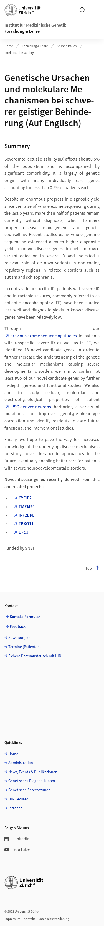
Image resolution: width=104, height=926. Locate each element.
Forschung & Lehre (22, 31)
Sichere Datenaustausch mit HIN (34, 656)
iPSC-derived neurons (30, 407)
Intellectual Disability (19, 52)
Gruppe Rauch (67, 46)
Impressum (12, 919)
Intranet (15, 808)
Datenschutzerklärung (53, 919)
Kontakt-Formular (25, 617)
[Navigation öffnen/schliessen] (95, 10)
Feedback (18, 627)
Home (8, 46)
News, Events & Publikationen (32, 772)
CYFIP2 (25, 498)
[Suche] (82, 10)
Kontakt (29, 919)
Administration (20, 763)
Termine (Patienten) (24, 647)
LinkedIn (21, 839)
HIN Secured (18, 799)
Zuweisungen (19, 638)
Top (88, 568)
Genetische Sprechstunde (29, 790)
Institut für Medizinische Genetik (35, 25)
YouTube (21, 849)
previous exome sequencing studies (43, 336)
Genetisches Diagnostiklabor (31, 781)
